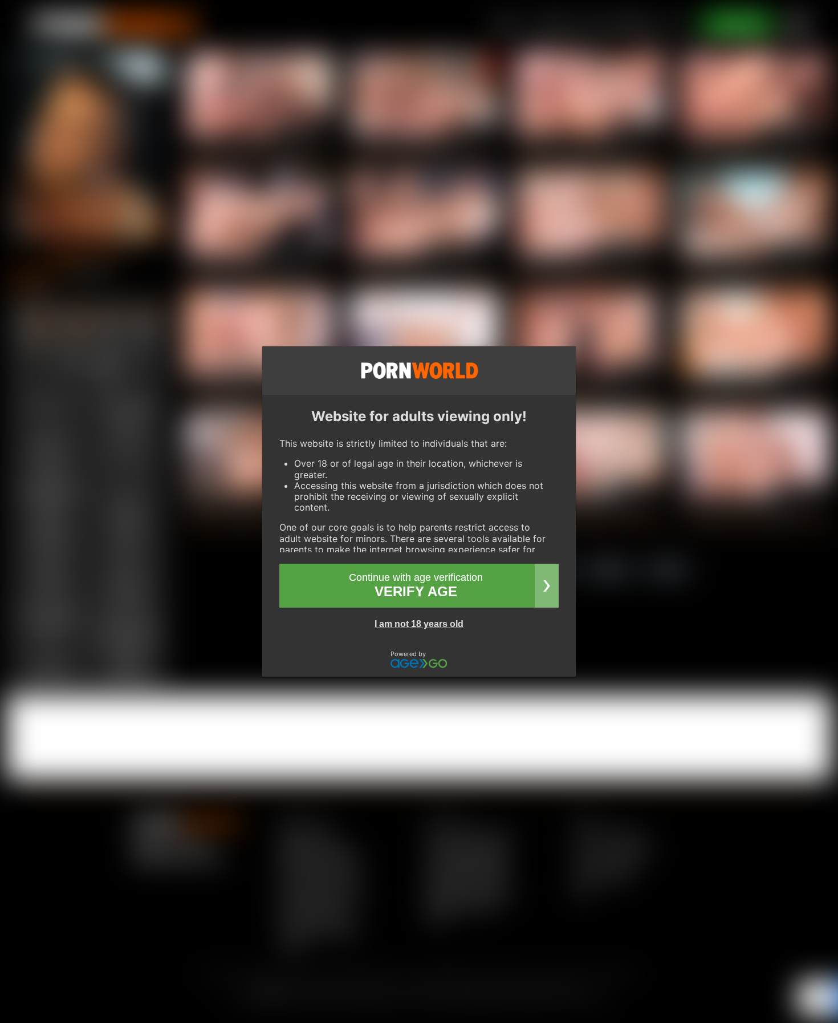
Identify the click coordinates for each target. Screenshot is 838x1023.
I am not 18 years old (419, 624)
